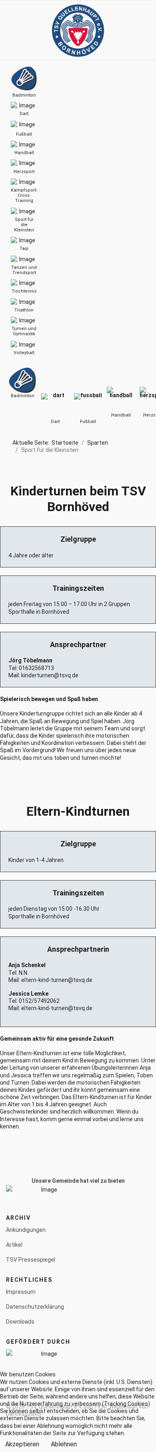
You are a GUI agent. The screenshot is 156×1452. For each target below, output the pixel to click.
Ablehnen (64, 1444)
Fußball (88, 421)
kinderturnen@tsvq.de (49, 675)
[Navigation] (9, 30)
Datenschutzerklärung (35, 1307)
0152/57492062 (39, 1001)
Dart (55, 421)
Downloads (20, 1321)
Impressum (21, 1292)
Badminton (22, 395)
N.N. (23, 972)
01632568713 (36, 668)
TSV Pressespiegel (30, 1259)
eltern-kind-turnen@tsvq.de (56, 980)
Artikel (14, 1245)
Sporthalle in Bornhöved (38, 611)
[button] (137, 30)
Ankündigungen (26, 1230)
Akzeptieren (22, 1444)
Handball (121, 415)
